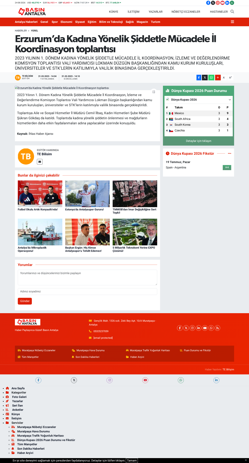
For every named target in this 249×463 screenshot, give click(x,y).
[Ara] (232, 12)
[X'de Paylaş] (205, 77)
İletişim (17, 418)
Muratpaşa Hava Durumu (91, 350)
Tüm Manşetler (30, 356)
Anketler (17, 409)
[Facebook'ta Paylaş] (198, 77)
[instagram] (109, 380)
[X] (186, 328)
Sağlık (130, 22)
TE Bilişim (228, 369)
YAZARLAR (155, 11)
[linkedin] (216, 380)
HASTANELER (219, 11)
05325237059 (101, 331)
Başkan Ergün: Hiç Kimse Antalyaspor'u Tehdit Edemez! (83, 249)
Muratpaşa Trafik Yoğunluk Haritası (150, 350)
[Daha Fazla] (218, 77)
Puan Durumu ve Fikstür (197, 350)
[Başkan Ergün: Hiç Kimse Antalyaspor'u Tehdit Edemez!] (87, 231)
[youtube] (145, 380)
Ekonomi (66, 22)
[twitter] (74, 380)
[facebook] (38, 380)
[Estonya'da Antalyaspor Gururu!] (87, 193)
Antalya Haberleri (26, 22)
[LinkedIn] (198, 328)
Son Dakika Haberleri (87, 356)
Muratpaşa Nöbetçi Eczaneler (38, 350)
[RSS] (217, 328)
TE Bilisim (44, 154)
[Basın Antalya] (32, 11)
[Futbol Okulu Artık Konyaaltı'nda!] (40, 193)
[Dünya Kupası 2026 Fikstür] (229, 153)
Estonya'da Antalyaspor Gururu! (84, 209)
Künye (16, 414)
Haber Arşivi (137, 356)
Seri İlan (17, 405)
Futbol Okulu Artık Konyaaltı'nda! (38, 209)
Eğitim (92, 22)
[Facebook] (180, 328)
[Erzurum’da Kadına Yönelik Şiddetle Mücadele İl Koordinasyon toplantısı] (87, 88)
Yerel (34, 30)
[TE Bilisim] (26, 156)
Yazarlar (17, 401)
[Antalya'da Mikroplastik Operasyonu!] (40, 231)
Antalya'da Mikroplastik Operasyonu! (32, 249)
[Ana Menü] (232, 22)
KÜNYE (113, 11)
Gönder (25, 301)
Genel (44, 22)
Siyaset (80, 22)
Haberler (21, 30)
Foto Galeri (19, 397)
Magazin (142, 22)
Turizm (155, 22)
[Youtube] (205, 328)
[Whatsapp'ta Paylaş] (211, 77)
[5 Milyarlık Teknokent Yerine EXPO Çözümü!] (135, 231)
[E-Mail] (40, 162)
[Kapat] (247, 460)
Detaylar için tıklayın (198, 141)
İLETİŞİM (133, 11)
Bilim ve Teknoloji (111, 22)
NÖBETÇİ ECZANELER (186, 11)
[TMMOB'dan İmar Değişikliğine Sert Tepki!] (135, 193)
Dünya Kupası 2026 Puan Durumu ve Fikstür (46, 440)
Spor (55, 22)
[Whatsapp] (211, 328)
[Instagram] (192, 328)
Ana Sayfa (18, 388)
